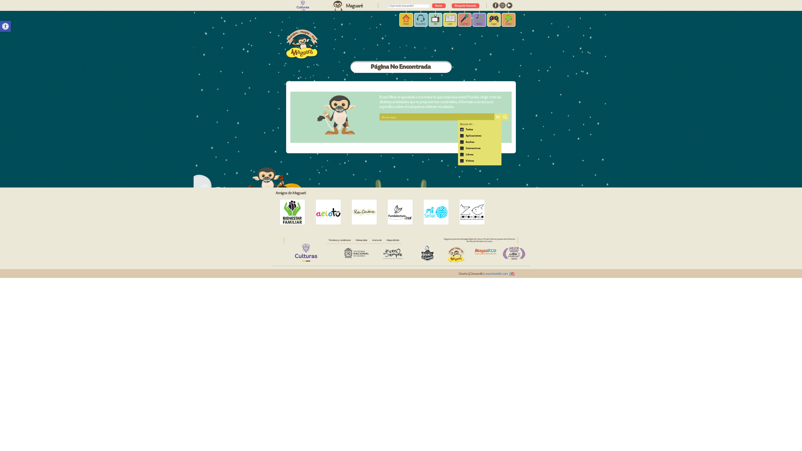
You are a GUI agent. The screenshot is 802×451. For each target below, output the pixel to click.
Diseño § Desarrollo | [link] (483, 274)
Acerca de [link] (377, 240)
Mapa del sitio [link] (393, 240)
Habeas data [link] (361, 240)
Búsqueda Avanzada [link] (465, 5)
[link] (5, 26)
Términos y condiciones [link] (340, 240)
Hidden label (462, 129)
